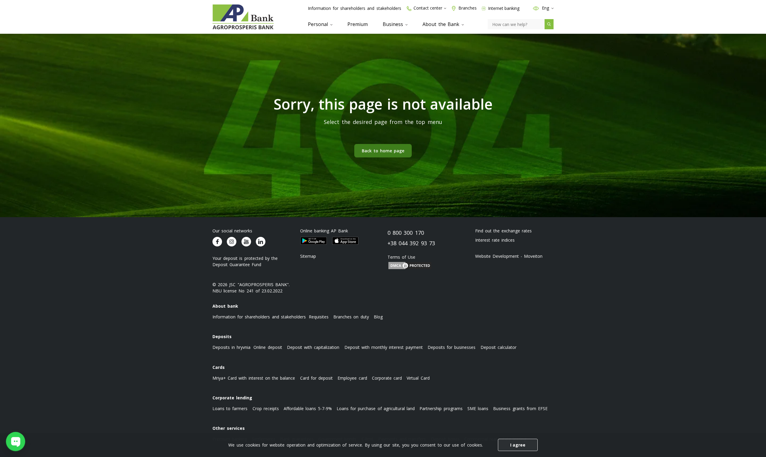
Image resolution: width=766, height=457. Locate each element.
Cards (218, 367)
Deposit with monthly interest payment (383, 347)
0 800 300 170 (405, 232)
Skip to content (9, 45)
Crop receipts (266, 408)
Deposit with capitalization (313, 347)
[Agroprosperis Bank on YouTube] (246, 241)
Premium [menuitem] (357, 24)
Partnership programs (441, 408)
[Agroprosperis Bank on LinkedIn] (260, 241)
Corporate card (387, 378)
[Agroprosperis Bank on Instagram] (231, 241)
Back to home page (383, 151)
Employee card (352, 378)
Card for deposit (316, 378)
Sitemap (308, 256)
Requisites (319, 317)
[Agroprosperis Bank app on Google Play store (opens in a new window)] (313, 241)
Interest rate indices (495, 240)
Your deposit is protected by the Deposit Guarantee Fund (245, 261)
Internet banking (503, 8)
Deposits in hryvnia (231, 347)
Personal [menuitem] (319, 24)
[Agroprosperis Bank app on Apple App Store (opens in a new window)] (345, 241)
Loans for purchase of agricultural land (376, 408)
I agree (517, 445)
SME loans (477, 408)
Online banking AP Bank (324, 231)
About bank (225, 306)
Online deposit (267, 347)
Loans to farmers (229, 408)
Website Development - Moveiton (509, 256)
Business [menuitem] (394, 24)
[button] (536, 8)
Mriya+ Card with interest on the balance (253, 378)
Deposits (222, 336)
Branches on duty (351, 317)
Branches (467, 8)
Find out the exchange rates (503, 231)
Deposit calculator (498, 347)
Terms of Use (401, 257)
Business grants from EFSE (520, 408)
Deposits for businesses (451, 347)
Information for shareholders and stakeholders (354, 8)
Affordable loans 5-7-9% (308, 408)
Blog (378, 317)
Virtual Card (418, 378)
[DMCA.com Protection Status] (409, 265)
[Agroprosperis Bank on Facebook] (217, 241)
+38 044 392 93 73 (411, 243)
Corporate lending (232, 398)
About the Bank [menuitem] (441, 24)
